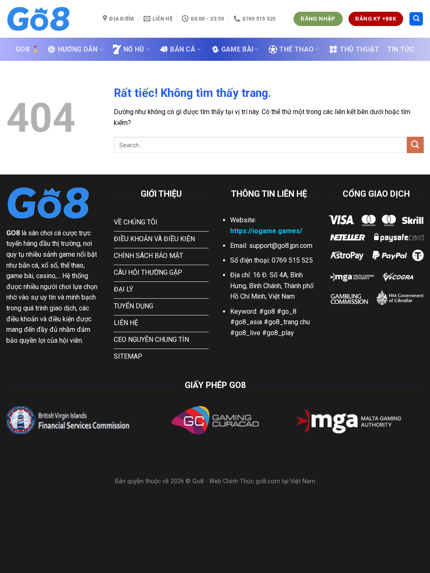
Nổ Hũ (133, 49)
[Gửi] (415, 145)
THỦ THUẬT (360, 49)
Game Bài (237, 49)
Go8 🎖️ (28, 49)
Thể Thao (296, 49)
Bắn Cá (182, 49)
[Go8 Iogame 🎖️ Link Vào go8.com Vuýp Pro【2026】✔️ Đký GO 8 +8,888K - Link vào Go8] (48, 19)
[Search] (416, 19)
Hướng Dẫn (78, 49)
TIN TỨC (400, 49)
